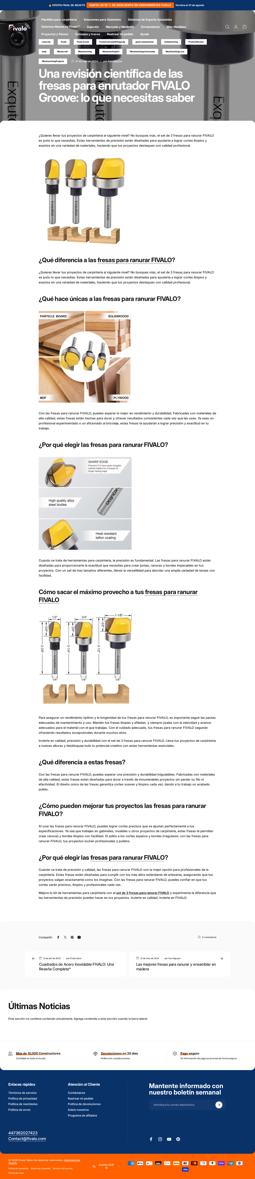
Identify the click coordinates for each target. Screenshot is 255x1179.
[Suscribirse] (218, 1104)
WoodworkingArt (110, 51)
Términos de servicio (22, 1093)
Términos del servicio (63, 1168)
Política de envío (19, 1109)
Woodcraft (62, 51)
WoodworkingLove (174, 51)
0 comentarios (209, 937)
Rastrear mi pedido (80, 1098)
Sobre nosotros (78, 1109)
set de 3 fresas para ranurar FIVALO (142, 893)
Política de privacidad (22, 1098)
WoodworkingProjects (53, 61)
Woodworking (85, 51)
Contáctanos (76, 1093)
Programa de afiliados (82, 1115)
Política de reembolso (23, 1104)
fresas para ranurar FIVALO (134, 260)
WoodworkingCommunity (142, 51)
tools (44, 51)
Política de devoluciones (84, 1104)
